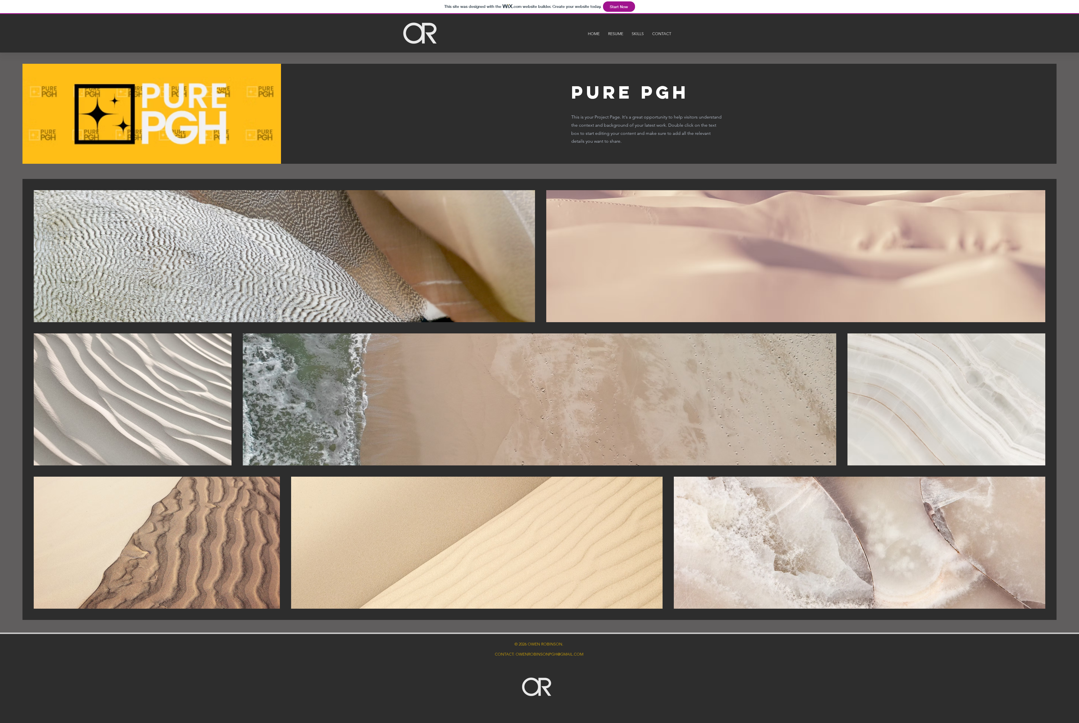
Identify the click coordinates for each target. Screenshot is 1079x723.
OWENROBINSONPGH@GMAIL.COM (549, 654)
